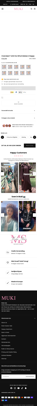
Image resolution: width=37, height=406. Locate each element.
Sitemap (3, 358)
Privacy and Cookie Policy (9, 352)
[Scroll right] (34, 137)
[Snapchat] (26, 388)
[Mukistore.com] (18, 239)
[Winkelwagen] (35, 9)
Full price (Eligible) (12, 137)
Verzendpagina (5, 345)
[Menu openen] (2, 9)
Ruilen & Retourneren (7, 349)
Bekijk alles (29, 145)
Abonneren (30, 376)
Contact (3, 339)
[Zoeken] (31, 9)
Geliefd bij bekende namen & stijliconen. (18, 199)
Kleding (24, 137)
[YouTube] (18, 388)
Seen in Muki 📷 (18, 196)
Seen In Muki (5, 332)
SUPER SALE (15, 4)
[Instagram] (15, 388)
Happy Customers (6, 329)
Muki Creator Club (6, 326)
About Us (4, 322)
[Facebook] (11, 388)
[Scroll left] (2, 137)
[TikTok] (22, 388)
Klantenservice (6, 318)
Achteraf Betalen (6, 355)
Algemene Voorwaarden (8, 335)
